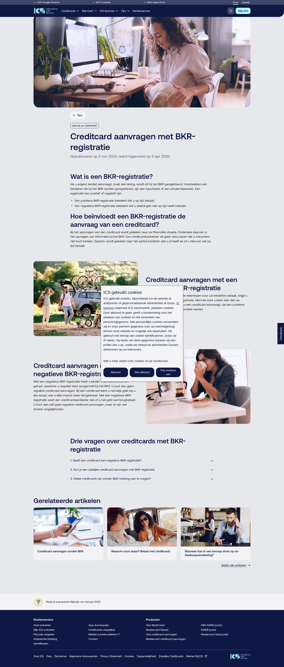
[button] (280, 333)
